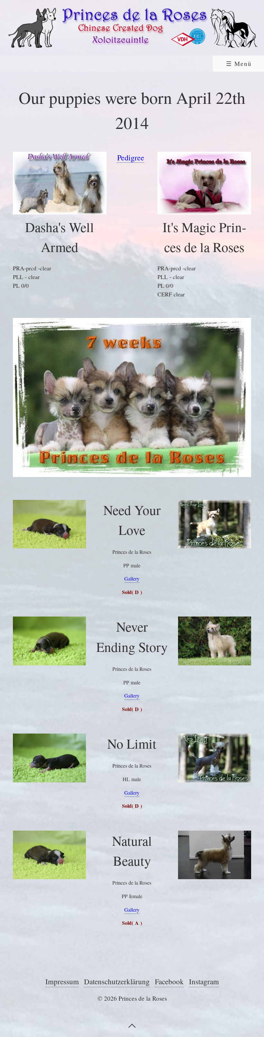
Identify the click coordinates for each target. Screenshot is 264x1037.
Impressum (62, 981)
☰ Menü (239, 63)
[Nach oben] (132, 1025)
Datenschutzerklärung (117, 981)
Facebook (169, 981)
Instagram (204, 981)
